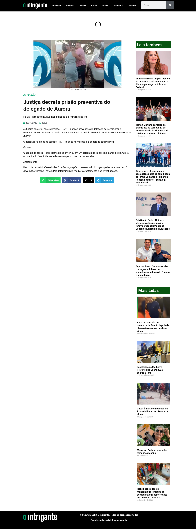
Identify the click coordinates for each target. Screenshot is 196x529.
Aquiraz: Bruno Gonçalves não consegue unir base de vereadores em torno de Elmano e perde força (153, 270)
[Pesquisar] (170, 5)
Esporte (132, 5)
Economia (118, 5)
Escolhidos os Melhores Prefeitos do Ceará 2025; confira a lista (150, 370)
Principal (56, 5)
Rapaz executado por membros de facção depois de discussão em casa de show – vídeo (153, 327)
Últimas (69, 5)
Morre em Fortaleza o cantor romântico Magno (152, 451)
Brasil (94, 5)
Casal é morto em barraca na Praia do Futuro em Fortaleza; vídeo (153, 411)
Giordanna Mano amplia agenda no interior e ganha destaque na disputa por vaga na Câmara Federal (153, 83)
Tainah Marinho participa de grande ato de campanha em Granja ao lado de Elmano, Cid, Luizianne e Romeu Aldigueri (152, 129)
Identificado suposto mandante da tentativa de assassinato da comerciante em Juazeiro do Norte (152, 493)
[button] (50, 180)
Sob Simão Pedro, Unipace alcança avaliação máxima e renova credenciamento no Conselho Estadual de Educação (153, 224)
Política (82, 5)
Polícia (105, 5)
